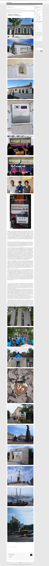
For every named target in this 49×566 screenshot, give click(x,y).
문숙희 (37, 32)
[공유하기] (9, 547)
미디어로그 (12, 564)
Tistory (30, 564)
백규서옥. (36, 49)
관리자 (17, 564)
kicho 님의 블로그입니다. (12, 555)
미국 (40, 32)
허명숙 (40, 35)
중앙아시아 (39, 33)
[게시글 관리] (10, 547)
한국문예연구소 (38, 35)
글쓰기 (18, 564)
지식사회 (36, 32)
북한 (41, 35)
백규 (36, 35)
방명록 (15, 564)
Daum (25, 564)
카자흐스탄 (39, 34)
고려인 (37, 33)
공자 (40, 34)
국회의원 (39, 32)
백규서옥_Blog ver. (9, 2)
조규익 (37, 34)
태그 (10, 564)
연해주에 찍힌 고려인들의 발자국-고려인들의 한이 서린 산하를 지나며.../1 (14, 12)
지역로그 (14, 564)
